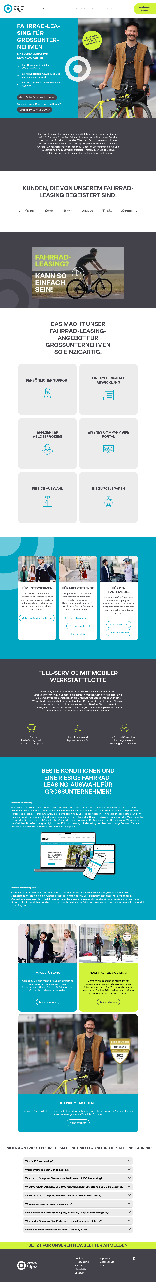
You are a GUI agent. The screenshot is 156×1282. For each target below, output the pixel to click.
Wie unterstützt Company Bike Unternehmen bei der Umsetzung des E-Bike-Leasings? (74, 1186)
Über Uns (86, 9)
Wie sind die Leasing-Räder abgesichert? (48, 1203)
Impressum (105, 1258)
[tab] (78, 1161)
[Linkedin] (134, 1258)
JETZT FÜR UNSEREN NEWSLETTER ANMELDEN (78, 1245)
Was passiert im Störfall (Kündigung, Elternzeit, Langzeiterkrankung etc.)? (67, 1212)
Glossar (79, 1272)
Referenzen (96, 9)
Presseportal (82, 1261)
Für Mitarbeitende (61, 9)
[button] (145, 8)
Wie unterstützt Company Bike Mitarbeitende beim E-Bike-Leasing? (64, 1195)
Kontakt (79, 1258)
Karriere (79, 1265)
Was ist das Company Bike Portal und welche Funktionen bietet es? (63, 1221)
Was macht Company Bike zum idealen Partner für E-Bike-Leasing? (63, 1178)
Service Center (116, 9)
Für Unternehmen (46, 9)
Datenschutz (106, 1261)
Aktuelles (105, 9)
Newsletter (81, 1269)
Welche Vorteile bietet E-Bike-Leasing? (47, 1169)
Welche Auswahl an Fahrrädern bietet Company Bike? (56, 1229)
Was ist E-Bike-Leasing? (39, 1161)
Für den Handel (76, 9)
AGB (102, 1265)
